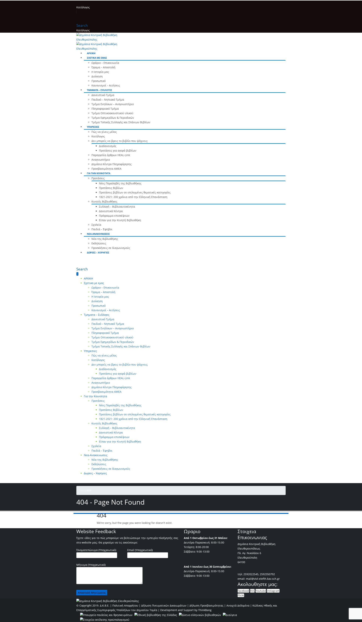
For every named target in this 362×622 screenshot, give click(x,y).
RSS (252, 591)
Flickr (241, 595)
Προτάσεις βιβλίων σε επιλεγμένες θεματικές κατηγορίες (135, 192)
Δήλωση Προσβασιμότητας (206, 605)
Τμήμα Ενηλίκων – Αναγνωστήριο (112, 104)
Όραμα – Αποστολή (103, 67)
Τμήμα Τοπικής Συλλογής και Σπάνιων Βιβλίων (120, 122)
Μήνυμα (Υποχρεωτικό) (91, 565)
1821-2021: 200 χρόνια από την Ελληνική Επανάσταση (133, 197)
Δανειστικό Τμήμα (102, 95)
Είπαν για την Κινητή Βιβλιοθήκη (120, 220)
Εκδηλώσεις (98, 243)
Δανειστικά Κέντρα (111, 211)
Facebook (243, 591)
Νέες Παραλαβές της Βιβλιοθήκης (120, 183)
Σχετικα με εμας (97, 57)
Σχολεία (96, 224)
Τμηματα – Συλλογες (99, 90)
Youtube (260, 591)
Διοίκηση (97, 76)
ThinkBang (205, 610)
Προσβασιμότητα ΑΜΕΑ (106, 168)
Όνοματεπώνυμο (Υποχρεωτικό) (96, 550)
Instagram (273, 591)
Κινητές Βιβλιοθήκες (104, 201)
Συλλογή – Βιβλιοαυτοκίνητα (117, 206)
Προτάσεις (98, 178)
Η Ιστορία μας (100, 72)
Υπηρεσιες (93, 127)
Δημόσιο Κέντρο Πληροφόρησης (111, 164)
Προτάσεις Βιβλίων (111, 188)
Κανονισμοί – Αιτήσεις (105, 85)
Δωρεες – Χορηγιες (98, 252)
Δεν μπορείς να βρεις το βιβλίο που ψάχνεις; (119, 141)
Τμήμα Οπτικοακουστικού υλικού (112, 113)
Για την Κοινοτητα (98, 173)
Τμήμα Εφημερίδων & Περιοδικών (112, 117)
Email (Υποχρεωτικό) (140, 550)
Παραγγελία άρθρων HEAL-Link (110, 155)
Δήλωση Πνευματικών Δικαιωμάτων (163, 605)
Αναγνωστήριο (100, 159)
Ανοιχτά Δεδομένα (237, 605)
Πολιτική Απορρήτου (125, 605)
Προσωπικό (98, 81)
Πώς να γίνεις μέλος (104, 132)
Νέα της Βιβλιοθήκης (104, 239)
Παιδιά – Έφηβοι (101, 229)
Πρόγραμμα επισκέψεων (114, 215)
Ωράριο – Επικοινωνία (105, 63)
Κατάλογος (83, 7)
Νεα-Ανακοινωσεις (98, 234)
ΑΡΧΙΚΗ (91, 53)
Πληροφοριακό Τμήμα (105, 108)
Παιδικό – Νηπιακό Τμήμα (107, 99)
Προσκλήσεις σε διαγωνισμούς (110, 248)
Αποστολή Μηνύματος (92, 592)
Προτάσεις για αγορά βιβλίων (117, 150)
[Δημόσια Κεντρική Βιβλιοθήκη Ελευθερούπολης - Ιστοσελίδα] (107, 601)
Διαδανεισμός (107, 146)
